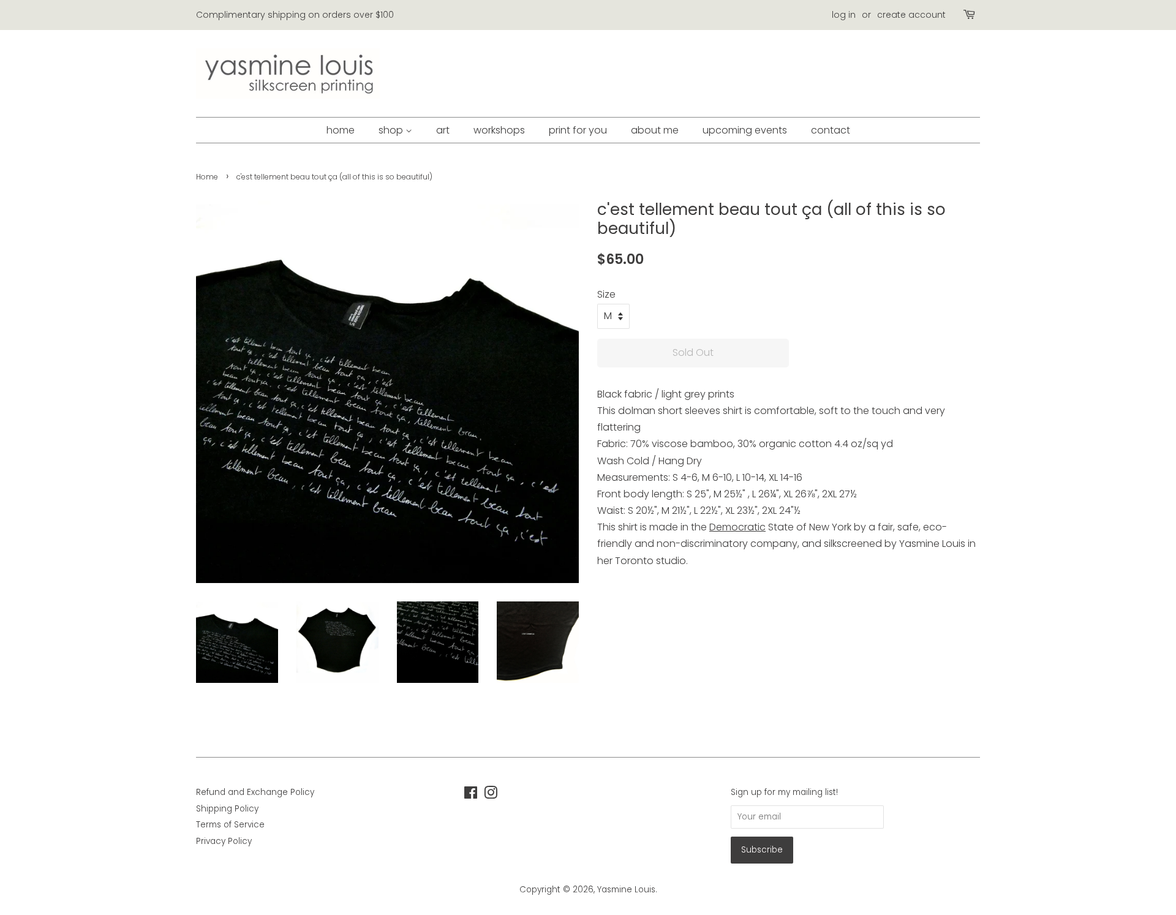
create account (911, 15)
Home (207, 176)
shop (392, 130)
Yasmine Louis (626, 889)
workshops (499, 130)
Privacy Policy (224, 841)
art (443, 130)
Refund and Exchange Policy (255, 792)
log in (844, 15)
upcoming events (745, 130)
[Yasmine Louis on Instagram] (490, 795)
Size (606, 294)
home (340, 130)
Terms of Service (230, 824)
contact (830, 130)
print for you (578, 130)
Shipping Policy (227, 809)
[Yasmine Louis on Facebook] (471, 795)
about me (655, 130)
